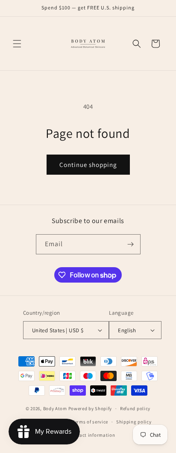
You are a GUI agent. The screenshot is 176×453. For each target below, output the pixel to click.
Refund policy (135, 408)
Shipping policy (134, 422)
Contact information (92, 435)
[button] (17, 43)
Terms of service (90, 422)
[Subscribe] (130, 244)
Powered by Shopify (90, 408)
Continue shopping (88, 165)
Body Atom (55, 408)
